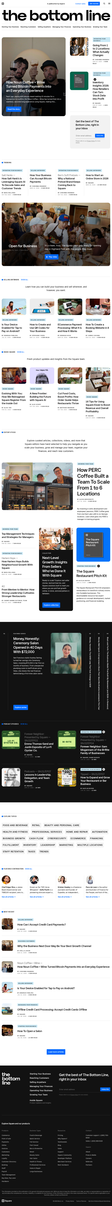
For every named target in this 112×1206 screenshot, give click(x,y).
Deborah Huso (65, 335)
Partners (89, 1165)
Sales (60, 1148)
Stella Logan (25, 950)
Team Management (8, 1175)
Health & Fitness (36, 1162)
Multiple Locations (90, 845)
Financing (96, 838)
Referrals (89, 1162)
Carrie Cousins (94, 335)
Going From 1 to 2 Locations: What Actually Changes (101, 50)
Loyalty (4, 1158)
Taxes (31, 851)
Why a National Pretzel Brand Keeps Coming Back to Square (69, 182)
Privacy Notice (70, 1201)
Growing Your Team (100, 27)
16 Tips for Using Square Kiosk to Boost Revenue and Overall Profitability (98, 406)
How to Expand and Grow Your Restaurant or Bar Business (95, 779)
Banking (5, 1165)
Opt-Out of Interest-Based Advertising (99, 1201)
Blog (59, 1145)
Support (61, 1152)
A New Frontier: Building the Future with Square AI (40, 396)
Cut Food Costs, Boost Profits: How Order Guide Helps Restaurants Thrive (68, 398)
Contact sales (80, 4)
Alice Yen (7, 407)
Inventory (29, 845)
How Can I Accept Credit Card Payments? (41, 924)
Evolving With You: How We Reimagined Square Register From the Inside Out (14, 398)
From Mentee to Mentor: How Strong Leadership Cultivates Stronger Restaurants (18, 591)
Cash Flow (36, 838)
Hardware (5, 1181)
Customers (6, 1152)
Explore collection (51, 605)
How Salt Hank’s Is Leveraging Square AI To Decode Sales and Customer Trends (13, 182)
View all (24, 280)
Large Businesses (36, 1171)
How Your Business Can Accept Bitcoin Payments (41, 178)
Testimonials (62, 1142)
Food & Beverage (36, 1135)
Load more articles (56, 1052)
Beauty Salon (34, 1155)
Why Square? (62, 1138)
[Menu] (109, 4)
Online (4, 1145)
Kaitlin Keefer (84, 580)
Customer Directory (9, 1162)
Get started (94, 3)
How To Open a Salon (29, 1031)
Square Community (65, 1155)
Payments (5, 1142)
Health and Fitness (15, 832)
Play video (52, 257)
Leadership (48, 845)
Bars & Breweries (36, 1148)
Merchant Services (64, 1162)
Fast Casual (34, 1145)
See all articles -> (9, 897)
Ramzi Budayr (94, 757)
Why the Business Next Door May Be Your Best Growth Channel (54, 946)
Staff (3, 1168)
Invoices (5, 1148)
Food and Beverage (15, 825)
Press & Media (91, 1155)
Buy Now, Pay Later (9, 1178)
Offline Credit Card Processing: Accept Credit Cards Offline (52, 1009)
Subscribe (99, 135)
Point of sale (6, 1138)
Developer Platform (65, 1158)
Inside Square (8, 389)
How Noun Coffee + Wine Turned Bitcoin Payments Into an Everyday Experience (28, 86)
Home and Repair (77, 832)
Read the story (14, 109)
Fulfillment (11, 845)
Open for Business (23, 246)
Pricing (60, 1135)
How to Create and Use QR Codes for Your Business (40, 328)
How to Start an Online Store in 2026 (97, 177)
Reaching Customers (28, 27)
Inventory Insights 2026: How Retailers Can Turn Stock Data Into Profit (101, 90)
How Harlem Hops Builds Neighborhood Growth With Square (17, 563)
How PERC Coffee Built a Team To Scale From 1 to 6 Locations (93, 482)
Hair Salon (33, 1158)
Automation (99, 832)
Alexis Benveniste (86, 499)
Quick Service (35, 1138)
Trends (44, 851)
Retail (36, 825)
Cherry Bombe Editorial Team (15, 600)
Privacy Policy (91, 141)
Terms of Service (81, 1201)
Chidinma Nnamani (102, 59)
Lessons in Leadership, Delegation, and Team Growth (37, 776)
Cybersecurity (57, 838)
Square (98, 103)
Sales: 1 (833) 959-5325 (94, 1141)
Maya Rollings (9, 192)
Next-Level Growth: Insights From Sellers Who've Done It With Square (54, 566)
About (88, 1152)
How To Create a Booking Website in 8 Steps (97, 328)
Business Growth (14, 838)
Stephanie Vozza (38, 335)
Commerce (6, 1135)
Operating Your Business (82, 27)
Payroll (4, 1171)
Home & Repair (35, 1168)
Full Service (34, 1142)
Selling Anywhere (44, 27)
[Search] (104, 3)
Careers (89, 1158)
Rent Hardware (63, 1165)
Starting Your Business (10, 27)
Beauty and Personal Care (62, 825)
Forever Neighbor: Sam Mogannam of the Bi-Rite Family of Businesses (94, 745)
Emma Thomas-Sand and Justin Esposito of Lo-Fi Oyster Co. (38, 742)
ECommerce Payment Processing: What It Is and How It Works (70, 328)
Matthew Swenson (67, 407)
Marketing (66, 845)
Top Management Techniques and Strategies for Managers (18, 535)
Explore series (20, 707)
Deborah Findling (11, 335)
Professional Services (47, 832)
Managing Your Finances (61, 27)
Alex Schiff (36, 404)
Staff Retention (13, 851)
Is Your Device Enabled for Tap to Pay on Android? (12, 328)
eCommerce (78, 838)
